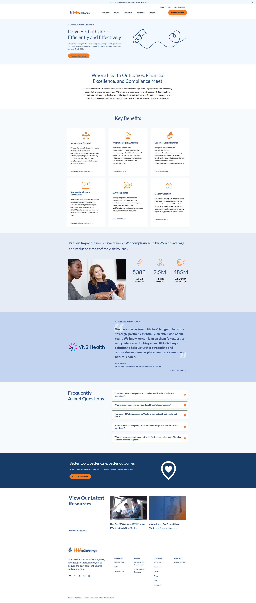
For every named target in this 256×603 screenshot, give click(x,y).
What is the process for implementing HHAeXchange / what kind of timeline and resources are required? (147, 438)
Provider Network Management (80, 171)
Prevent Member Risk (161, 171)
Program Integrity (118, 171)
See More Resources (77, 530)
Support (162, 7)
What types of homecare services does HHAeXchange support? (142, 405)
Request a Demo (177, 12)
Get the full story (177, 370)
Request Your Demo (79, 56)
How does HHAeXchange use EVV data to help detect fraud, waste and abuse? (145, 415)
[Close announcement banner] (252, 2)
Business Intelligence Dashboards (80, 223)
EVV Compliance (118, 218)
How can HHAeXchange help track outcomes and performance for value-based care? (146, 426)
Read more (144, 2)
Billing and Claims (160, 219)
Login (169, 7)
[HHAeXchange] (79, 12)
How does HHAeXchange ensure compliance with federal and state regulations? (144, 394)
